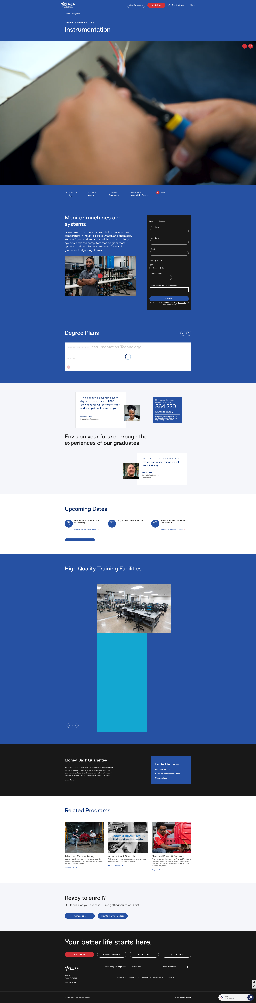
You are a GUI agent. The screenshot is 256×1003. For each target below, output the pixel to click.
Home (155, 268)
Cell (163, 268)
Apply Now (156, 5)
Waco (163, 193)
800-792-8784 (70, 982)
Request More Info (111, 955)
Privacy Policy (182, 303)
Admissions (80, 916)
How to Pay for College (112, 916)
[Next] (188, 333)
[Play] (100, 275)
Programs (136, 5)
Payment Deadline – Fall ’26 (130, 521)
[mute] (250, 46)
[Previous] (182, 333)
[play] (244, 46)
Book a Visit (144, 955)
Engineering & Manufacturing (79, 22)
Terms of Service (167, 304)
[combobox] (169, 289)
